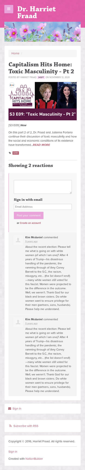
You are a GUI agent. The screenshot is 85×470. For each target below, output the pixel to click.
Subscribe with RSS (25, 426)
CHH (15, 153)
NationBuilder (34, 459)
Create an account (30, 223)
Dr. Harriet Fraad (36, 12)
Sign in (16, 408)
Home (15, 53)
